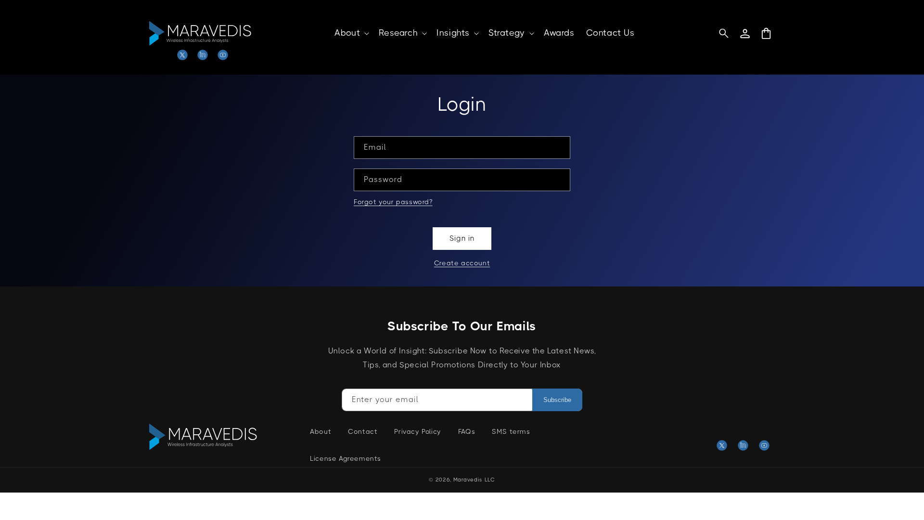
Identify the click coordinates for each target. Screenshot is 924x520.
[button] (351, 33)
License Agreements (345, 458)
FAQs (466, 431)
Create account (462, 263)
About (320, 431)
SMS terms (511, 431)
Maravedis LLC (474, 480)
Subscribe (557, 399)
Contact (362, 431)
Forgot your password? (393, 202)
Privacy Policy (417, 431)
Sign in (462, 238)
